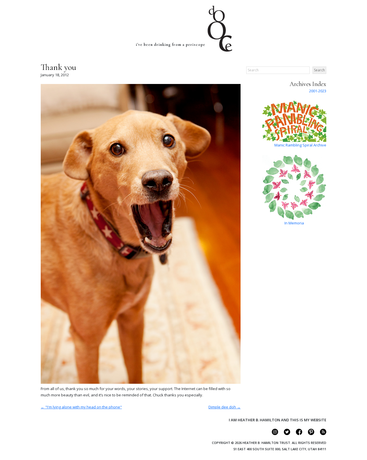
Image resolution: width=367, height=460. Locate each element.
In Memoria (294, 223)
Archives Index (308, 84)
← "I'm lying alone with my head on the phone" (81, 407)
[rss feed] (320, 433)
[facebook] (296, 433)
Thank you (58, 67)
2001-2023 (317, 90)
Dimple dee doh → (224, 407)
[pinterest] (308, 433)
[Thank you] (141, 382)
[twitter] (284, 433)
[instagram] (272, 433)
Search (319, 70)
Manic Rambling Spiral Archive (300, 145)
